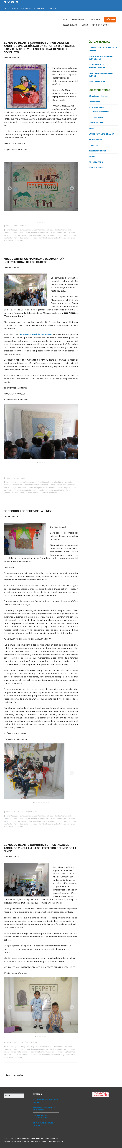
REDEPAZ (92, 156)
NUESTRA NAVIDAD (97, 81)
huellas (6, 235)
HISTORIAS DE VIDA (28, 8)
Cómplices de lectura (98, 96)
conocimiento (18, 232)
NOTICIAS (15, 8)
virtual (10, 240)
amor (8, 230)
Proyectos (93, 145)
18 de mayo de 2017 (12, 267)
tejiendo (54, 238)
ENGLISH (7, 8)
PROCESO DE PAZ (96, 139)
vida (5, 240)
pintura (10, 238)
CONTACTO (52, 8)
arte (20, 230)
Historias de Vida (96, 107)
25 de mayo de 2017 (12, 57)
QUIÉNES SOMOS (79, 19)
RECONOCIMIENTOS (100, 25)
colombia (57, 230)
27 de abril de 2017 (12, 856)
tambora (46, 238)
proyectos (19, 238)
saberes (33, 238)
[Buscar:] (14, 1095)
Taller (39, 238)
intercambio (22, 235)
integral (13, 235)
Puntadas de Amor (31, 490)
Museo (48, 235)
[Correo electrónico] (17, 2)
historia (71, 232)
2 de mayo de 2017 (12, 516)
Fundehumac (61, 232)
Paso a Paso (18, 812)
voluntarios (19, 240)
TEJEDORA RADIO (70, 25)
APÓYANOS (110, 19)
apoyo (14, 230)
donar (36, 232)
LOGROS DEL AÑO (96, 122)
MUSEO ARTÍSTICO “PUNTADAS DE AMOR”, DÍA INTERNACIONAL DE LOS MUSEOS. (34, 260)
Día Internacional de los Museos (35, 334)
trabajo (62, 238)
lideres (31, 235)
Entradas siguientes (14, 1075)
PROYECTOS (41, 8)
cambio (42, 230)
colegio (49, 230)
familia (52, 232)
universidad (70, 238)
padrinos (71, 235)
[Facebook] (5, 2)
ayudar (35, 230)
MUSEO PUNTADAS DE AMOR (101, 134)
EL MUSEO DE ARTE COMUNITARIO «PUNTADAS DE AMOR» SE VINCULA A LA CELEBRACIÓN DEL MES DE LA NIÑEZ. (40, 848)
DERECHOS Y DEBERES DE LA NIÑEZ (27, 511)
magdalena (39, 235)
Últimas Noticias (20, 226)
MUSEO (85, 25)
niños (60, 235)
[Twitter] (8, 2)
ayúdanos (27, 230)
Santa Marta (58, 490)
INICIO (65, 19)
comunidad (66, 230)
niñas (54, 235)
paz (5, 238)
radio (26, 238)
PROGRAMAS (96, 19)
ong (65, 235)
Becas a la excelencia (102, 111)
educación (44, 232)
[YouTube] (12, 2)
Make (19, 1141)
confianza (7, 232)
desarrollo (29, 232)
